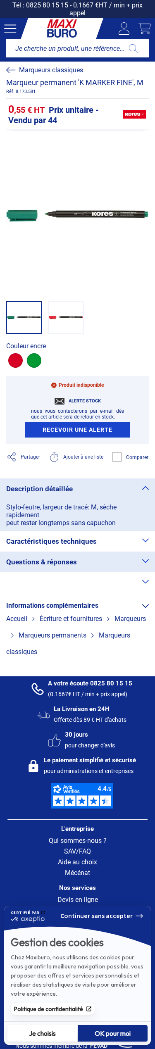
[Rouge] (15, 360)
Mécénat (77, 873)
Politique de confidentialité (48, 1009)
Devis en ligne (77, 900)
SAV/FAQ (77, 851)
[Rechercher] (133, 48)
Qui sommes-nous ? (78, 840)
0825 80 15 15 (47, 5)
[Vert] (34, 360)
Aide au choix (77, 862)
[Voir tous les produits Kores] (134, 114)
